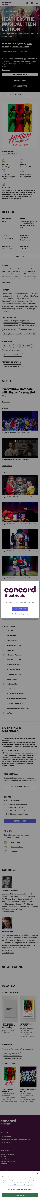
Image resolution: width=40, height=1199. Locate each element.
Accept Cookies (20, 1195)
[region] (20, 1185)
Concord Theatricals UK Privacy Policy (21, 1185)
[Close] (37, 1173)
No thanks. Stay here (20, 614)
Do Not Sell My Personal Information (20, 1189)
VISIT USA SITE (20, 609)
